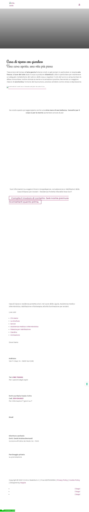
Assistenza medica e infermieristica (24, 327)
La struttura (15, 321)
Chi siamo (14, 318)
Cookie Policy (74, 480)
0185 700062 (17, 377)
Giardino (13, 332)
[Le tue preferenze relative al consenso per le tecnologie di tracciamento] (87, 384)
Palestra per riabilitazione (20, 329)
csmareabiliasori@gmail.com (20, 420)
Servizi (13, 324)
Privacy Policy (62, 480)
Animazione (15, 335)
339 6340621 (18, 398)
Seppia (23, 483)
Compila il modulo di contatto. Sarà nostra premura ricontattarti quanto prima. (39, 200)
